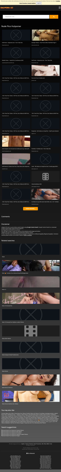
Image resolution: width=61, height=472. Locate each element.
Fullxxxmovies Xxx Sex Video (33, 421)
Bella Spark (23, 421)
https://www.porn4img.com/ (45, 467)
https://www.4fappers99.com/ (15, 456)
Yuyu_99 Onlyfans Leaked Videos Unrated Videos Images (36, 416)
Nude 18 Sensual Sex (7, 305)
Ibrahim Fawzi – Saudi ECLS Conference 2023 (12, 60)
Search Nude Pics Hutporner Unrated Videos (13, 430)
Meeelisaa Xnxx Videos (40, 423)
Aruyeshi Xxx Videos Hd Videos (15, 416)
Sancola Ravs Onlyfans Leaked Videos (39, 417)
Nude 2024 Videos (6, 338)
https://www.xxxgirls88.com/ (45, 455)
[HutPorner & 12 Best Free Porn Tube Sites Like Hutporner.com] (16, 164)
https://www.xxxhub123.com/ (15, 465)
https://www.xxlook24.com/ (15, 468)
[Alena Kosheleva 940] (46, 181)
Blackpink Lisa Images (43, 418)
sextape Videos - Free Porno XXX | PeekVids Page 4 (44, 42)
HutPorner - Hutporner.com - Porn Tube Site (12, 42)
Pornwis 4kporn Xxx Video (7, 413)
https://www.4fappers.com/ (15, 455)
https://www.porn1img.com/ (45, 464)
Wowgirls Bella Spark (34, 414)
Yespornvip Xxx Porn (29, 423)
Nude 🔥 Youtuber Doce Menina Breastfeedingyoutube (15, 273)
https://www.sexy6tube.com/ (45, 456)
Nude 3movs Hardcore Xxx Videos (10, 404)
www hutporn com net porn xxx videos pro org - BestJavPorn (16, 148)
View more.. (30, 208)
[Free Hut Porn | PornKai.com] (46, 75)
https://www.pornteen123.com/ (45, 461)
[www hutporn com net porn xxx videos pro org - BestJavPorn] (16, 146)
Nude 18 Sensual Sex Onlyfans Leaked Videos (13, 322)
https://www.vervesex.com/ (15, 463)
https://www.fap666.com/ (15, 460)
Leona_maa (4, 416)
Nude (3, 256)
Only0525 (53, 414)
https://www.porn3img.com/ (45, 466)
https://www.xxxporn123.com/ (15, 466)
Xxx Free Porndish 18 (19, 417)
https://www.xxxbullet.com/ (15, 464)
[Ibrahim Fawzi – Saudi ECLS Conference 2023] (16, 58)
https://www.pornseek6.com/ (45, 460)
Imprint (23, 444)
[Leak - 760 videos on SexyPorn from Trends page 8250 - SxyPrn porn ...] (46, 164)
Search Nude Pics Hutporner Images (11, 435)
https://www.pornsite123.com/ (15, 461)
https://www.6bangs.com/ (15, 457)
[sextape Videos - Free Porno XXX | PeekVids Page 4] (46, 40)
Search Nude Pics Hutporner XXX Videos (12, 431)
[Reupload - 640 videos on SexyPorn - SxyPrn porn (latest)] (46, 128)
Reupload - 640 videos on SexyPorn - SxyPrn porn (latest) (45, 131)
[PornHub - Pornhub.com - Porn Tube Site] (46, 146)
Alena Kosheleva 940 (37, 184)
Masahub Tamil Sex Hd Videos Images (14, 423)
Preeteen (51, 417)
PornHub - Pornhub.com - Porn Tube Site (41, 148)
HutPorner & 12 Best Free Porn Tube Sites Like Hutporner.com (16, 166)
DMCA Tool (49, 444)
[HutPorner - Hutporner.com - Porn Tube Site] (16, 40)
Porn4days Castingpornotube (46, 413)
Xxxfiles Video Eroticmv (44, 414)
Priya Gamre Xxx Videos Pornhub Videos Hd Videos (27, 413)
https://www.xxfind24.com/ (15, 467)
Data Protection (37, 444)
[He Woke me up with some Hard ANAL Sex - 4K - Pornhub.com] (46, 199)
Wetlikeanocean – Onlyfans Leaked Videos (18, 414)
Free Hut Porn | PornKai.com (38, 78)
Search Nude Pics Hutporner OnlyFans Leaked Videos (15, 434)
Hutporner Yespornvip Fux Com (12, 421)
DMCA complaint (28, 235)
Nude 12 (4, 289)
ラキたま (35, 420)
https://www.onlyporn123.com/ (45, 463)
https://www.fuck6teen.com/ (45, 457)
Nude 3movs (5, 371)
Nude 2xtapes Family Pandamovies (10, 354)
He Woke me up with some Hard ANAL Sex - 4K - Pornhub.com (46, 201)
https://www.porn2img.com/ (45, 465)
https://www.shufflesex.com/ (15, 462)
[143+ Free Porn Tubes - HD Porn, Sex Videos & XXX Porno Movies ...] (16, 75)
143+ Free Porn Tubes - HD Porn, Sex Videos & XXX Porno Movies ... (18, 78)
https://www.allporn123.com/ (45, 462)
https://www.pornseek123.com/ (45, 458)
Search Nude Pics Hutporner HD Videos (11, 433)
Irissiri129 (27, 417)
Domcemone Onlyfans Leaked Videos (24, 420)
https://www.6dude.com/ (15, 458)
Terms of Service (29, 444)
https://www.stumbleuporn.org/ (45, 468)
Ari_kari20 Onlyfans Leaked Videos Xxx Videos (27, 418)
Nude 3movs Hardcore (7, 387)
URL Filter (44, 444)
